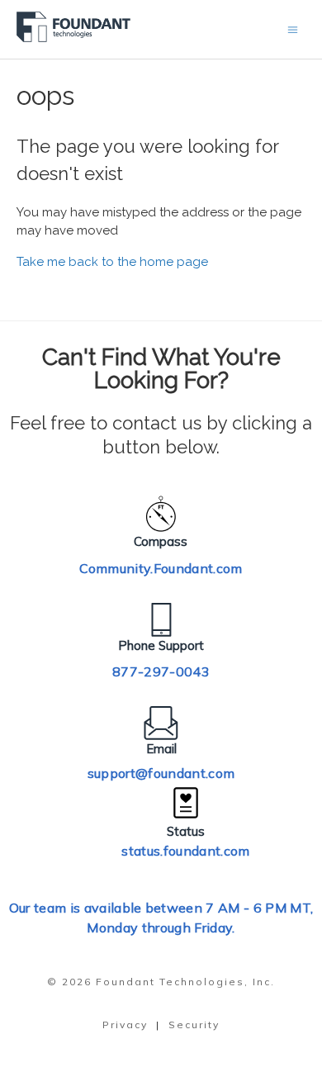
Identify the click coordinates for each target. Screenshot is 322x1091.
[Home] (74, 38)
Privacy (125, 1024)
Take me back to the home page (112, 261)
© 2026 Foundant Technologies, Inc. (161, 981)
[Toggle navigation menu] (292, 29)
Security (194, 1024)
